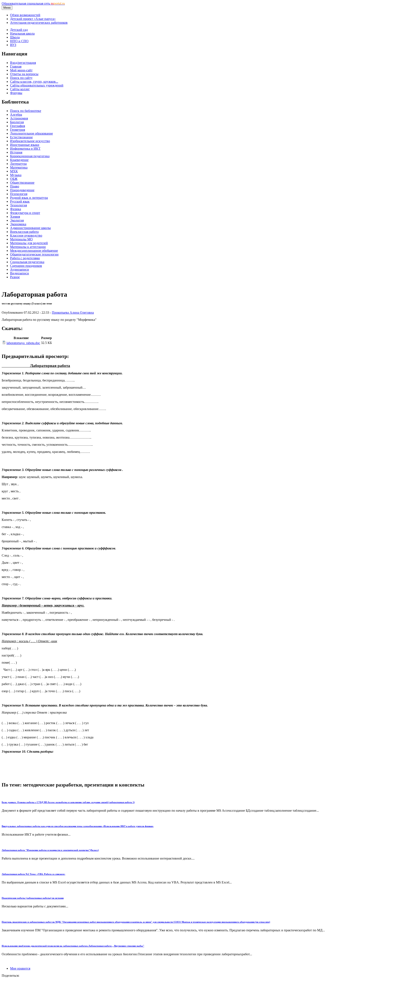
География (17, 126)
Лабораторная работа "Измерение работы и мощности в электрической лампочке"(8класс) (50, 850)
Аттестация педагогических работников (39, 22)
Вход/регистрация (23, 62)
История (16, 152)
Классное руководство (26, 235)
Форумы (16, 93)
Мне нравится (20, 968)
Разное (15, 277)
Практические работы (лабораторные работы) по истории (33, 898)
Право (14, 186)
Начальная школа (22, 33)
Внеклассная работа (24, 231)
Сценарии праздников (26, 265)
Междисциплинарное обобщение (34, 250)
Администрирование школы (30, 228)
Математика (18, 167)
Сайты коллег (20, 89)
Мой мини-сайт (21, 70)
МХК (14, 171)
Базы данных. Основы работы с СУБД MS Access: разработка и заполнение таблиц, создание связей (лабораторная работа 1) (68, 802)
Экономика (18, 224)
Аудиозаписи (19, 269)
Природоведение (22, 190)
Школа (15, 37)
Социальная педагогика (27, 262)
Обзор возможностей (25, 15)
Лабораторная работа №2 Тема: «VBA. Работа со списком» (33, 874)
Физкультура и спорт (25, 213)
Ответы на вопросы (24, 74)
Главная (15, 66)
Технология (18, 205)
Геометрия (17, 129)
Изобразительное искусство (30, 141)
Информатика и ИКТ (25, 148)
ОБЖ (13, 179)
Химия (15, 216)
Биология (17, 122)
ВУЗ (13, 45)
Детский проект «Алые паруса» (33, 19)
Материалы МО (21, 239)
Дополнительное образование (31, 133)
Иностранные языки (24, 145)
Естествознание (21, 137)
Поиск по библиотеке (25, 111)
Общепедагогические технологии (34, 254)
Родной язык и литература (29, 197)
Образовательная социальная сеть (33, 3)
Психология (18, 194)
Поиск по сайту (21, 78)
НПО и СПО (19, 41)
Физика (15, 209)
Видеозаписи (19, 273)
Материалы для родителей (29, 243)
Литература (18, 163)
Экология (17, 220)
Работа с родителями (25, 258)
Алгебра (16, 114)
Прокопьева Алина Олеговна (73, 312)
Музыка (15, 175)
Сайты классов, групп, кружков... (34, 81)
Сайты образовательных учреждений (36, 85)
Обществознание (22, 182)
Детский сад (19, 29)
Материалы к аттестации (28, 247)
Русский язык (20, 201)
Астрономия (19, 118)
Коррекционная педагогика (30, 156)
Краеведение (19, 160)
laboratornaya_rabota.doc (23, 343)
